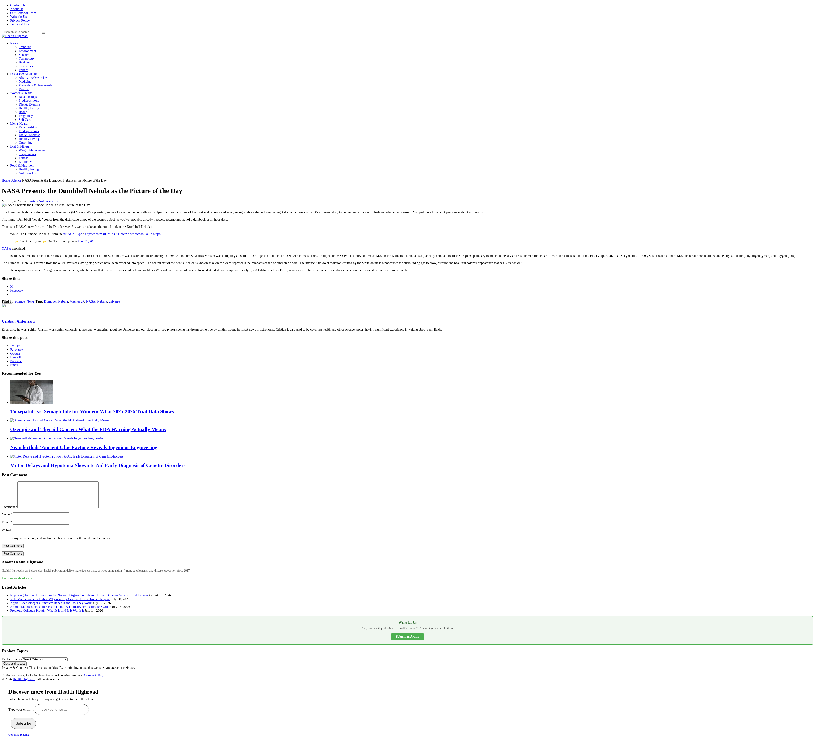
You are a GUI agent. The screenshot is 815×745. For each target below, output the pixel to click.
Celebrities (26, 66)
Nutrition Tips (28, 173)
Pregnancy (26, 116)
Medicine (25, 81)
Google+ (16, 353)
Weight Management (32, 150)
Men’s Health (19, 123)
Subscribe (23, 723)
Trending (25, 47)
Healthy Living (29, 108)
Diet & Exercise (29, 104)
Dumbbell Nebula (56, 301)
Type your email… (21, 709)
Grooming (25, 142)
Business (25, 62)
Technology (27, 58)
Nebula (102, 301)
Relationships (28, 97)
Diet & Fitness (20, 146)
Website (7, 530)
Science (24, 54)
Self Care (25, 119)
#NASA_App (72, 234)
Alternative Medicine (33, 77)
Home (6, 180)
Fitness (23, 158)
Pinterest (16, 361)
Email (14, 365)
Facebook (16, 349)
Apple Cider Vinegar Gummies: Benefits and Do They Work (51, 603)
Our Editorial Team (23, 13)
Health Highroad (24, 679)
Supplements (27, 154)
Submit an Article (407, 636)
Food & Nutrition (22, 165)
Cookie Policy (93, 675)
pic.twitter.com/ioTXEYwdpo (141, 234)
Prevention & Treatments (35, 85)
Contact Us (17, 5)
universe (114, 301)
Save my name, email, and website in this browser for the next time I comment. (59, 538)
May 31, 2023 (86, 241)
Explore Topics (12, 659)
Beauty (23, 112)
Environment (27, 51)
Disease (24, 89)
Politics (23, 70)
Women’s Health (21, 93)
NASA (6, 248)
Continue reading (18, 734)
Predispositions (29, 100)
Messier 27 (77, 301)
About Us (16, 9)
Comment (9, 507)
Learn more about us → (17, 578)
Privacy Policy (20, 20)
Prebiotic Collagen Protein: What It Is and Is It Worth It (47, 610)
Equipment (26, 161)
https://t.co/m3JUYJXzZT (102, 234)
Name (7, 514)
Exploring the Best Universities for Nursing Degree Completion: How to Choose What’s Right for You (79, 595)
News (14, 43)
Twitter (15, 346)
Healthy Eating (29, 169)
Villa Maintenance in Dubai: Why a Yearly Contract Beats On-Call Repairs (60, 599)
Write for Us (18, 16)
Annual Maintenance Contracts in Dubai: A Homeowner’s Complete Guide (60, 606)
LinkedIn (16, 357)
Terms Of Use (19, 24)
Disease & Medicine (23, 74)
